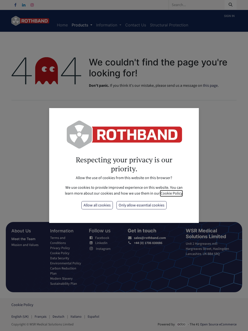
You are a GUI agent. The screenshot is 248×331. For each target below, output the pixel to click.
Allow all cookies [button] (97, 205)
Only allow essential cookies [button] (141, 205)
